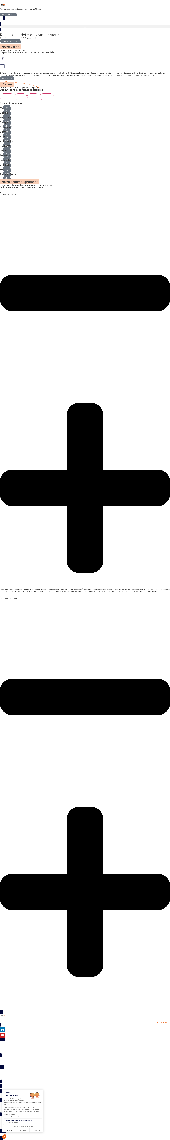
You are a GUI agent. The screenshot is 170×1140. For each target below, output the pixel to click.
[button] (85, 26)
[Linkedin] (2, 1029)
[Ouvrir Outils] (20, 21)
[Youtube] (2, 1035)
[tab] (7, 96)
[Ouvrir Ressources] (34, 21)
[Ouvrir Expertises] (11, 21)
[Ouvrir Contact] (56, 21)
